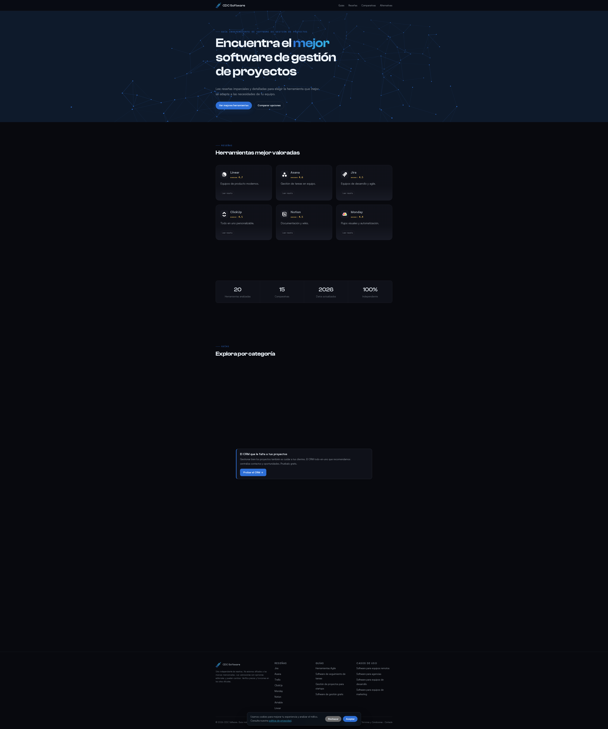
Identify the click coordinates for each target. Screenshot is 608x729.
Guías (341, 5)
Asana (278, 673)
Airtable (279, 702)
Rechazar (333, 718)
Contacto (388, 722)
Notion (278, 696)
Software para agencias (368, 673)
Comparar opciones (269, 105)
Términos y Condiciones (372, 722)
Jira (276, 668)
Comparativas (368, 5)
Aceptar (350, 718)
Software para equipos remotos (373, 668)
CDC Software (234, 5)
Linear (278, 708)
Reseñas (352, 5)
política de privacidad (280, 720)
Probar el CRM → (253, 472)
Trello (277, 679)
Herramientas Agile (326, 668)
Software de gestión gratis (329, 694)
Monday (279, 691)
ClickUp (279, 685)
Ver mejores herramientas (233, 105)
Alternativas (386, 5)
